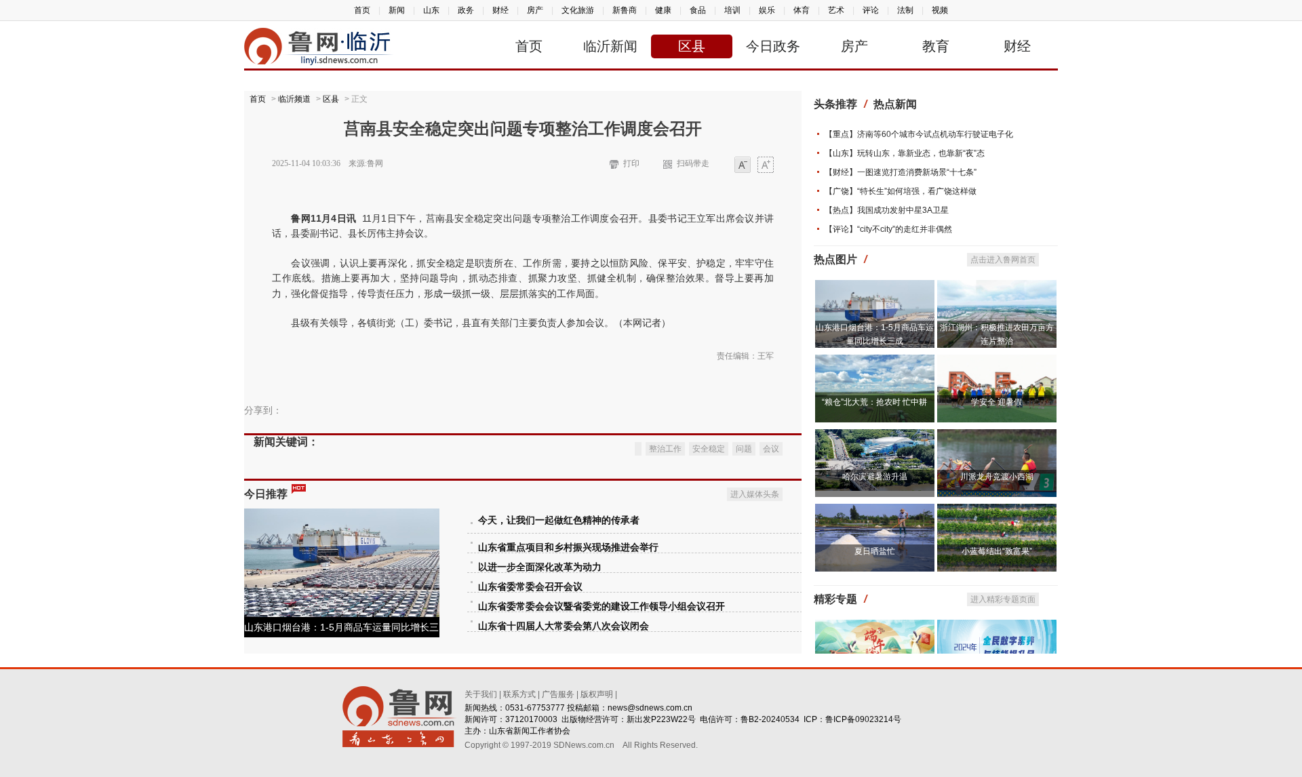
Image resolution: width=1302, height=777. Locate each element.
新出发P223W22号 (661, 719)
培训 (732, 10)
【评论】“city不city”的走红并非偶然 (888, 229)
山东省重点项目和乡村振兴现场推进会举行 (568, 547)
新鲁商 (624, 10)
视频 (940, 10)
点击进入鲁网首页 (1002, 259)
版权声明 (596, 694)
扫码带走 (693, 163)
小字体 (742, 166)
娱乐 (767, 10)
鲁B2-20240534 (770, 719)
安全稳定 (708, 449)
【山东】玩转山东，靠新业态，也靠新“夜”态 (905, 153)
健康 (663, 10)
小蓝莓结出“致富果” (997, 551)
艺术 (836, 10)
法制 (905, 10)
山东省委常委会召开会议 (530, 587)
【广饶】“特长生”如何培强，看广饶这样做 (900, 191)
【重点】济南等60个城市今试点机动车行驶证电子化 (919, 134)
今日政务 (773, 46)
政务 (466, 10)
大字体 (765, 166)
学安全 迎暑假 (996, 402)
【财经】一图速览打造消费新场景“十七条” (900, 172)
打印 (631, 163)
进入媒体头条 (754, 494)
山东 (431, 10)
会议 (771, 449)
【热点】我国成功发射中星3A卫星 (887, 210)
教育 (935, 46)
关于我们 (481, 694)
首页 (362, 10)
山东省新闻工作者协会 (529, 731)
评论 (871, 10)
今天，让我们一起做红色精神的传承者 (558, 520)
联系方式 (519, 694)
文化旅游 (577, 10)
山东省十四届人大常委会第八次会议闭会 (563, 626)
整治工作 (665, 449)
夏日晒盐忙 (874, 551)
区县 (691, 46)
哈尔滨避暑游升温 (874, 476)
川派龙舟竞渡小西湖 (996, 476)
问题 (744, 449)
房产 (535, 10)
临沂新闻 (610, 46)
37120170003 (531, 719)
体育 (801, 10)
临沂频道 (294, 99)
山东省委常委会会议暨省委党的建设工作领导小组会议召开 (601, 606)
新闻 (397, 10)
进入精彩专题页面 (1002, 599)
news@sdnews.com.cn (650, 708)
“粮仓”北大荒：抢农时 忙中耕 (874, 402)
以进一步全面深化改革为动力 (539, 567)
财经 (500, 10)
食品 (698, 10)
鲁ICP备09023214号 (863, 719)
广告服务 (558, 694)
